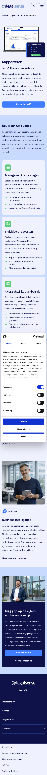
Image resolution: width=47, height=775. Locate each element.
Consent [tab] (8, 343)
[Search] (34, 6)
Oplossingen (17, 15)
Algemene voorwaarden (12, 759)
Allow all (23, 422)
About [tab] (38, 343)
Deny (23, 437)
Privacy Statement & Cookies (14, 753)
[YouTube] (25, 690)
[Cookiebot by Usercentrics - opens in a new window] (33, 336)
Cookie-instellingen (10, 771)
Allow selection (23, 429)
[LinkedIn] (20, 690)
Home (5, 15)
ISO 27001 (6, 765)
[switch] (40, 395)
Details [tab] (23, 343)
